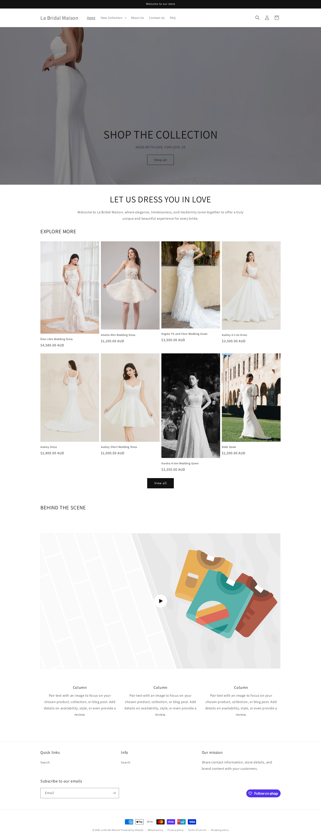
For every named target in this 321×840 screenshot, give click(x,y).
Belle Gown (229, 447)
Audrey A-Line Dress (234, 335)
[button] (113, 17)
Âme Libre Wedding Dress (56, 339)
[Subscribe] (114, 793)
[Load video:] (160, 601)
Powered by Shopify (132, 829)
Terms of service (197, 829)
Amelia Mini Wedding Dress (118, 335)
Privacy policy (175, 829)
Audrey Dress (48, 447)
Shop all (160, 160)
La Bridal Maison (110, 829)
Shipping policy (220, 829)
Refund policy (155, 829)
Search (45, 762)
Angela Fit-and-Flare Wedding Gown (184, 334)
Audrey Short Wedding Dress (119, 447)
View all (160, 483)
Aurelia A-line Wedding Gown (179, 463)
